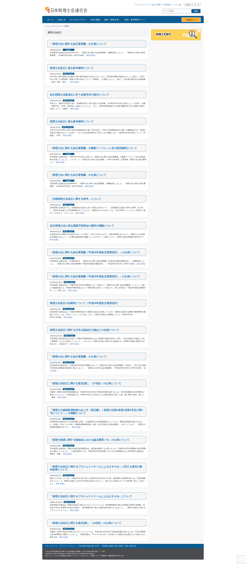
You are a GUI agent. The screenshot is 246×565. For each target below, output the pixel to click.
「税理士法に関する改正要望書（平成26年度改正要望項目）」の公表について (95, 252)
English (188, 5)
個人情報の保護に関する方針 (89, 546)
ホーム (50, 20)
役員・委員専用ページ (135, 20)
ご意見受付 (167, 5)
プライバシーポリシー (68, 546)
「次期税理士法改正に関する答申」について (75, 198)
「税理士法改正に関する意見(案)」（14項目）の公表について (85, 523)
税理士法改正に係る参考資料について (72, 68)
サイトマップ (141, 5)
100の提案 (95, 20)
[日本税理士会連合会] (66, 10)
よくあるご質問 (154, 5)
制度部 (66, 26)
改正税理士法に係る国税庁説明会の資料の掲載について (82, 225)
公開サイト (191, 20)
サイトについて (52, 546)
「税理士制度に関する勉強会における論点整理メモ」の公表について (89, 439)
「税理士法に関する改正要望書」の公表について (78, 43)
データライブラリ (78, 20)
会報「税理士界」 (112, 20)
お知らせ (62, 20)
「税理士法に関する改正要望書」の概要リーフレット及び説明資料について (93, 148)
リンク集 (177, 5)
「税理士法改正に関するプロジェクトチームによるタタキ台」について (91, 496)
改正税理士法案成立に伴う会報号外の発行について (79, 94)
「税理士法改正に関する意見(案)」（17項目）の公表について (85, 383)
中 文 (196, 5)
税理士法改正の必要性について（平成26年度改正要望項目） (84, 303)
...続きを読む (90, 55)
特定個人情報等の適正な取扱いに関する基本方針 (119, 546)
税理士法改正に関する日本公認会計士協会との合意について (84, 329)
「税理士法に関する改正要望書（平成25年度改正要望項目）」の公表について (95, 276)
